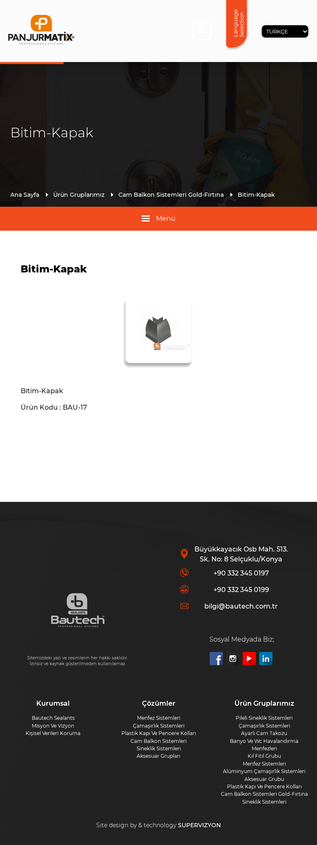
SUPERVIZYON (199, 825)
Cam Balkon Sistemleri (158, 741)
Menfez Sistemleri (264, 764)
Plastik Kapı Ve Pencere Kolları (264, 786)
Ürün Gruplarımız (78, 194)
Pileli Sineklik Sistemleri (264, 718)
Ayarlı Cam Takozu (264, 733)
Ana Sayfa (24, 194)
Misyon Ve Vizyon (53, 726)
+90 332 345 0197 (241, 573)
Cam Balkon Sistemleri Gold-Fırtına (171, 194)
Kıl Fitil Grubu (264, 756)
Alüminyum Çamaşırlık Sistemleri (264, 771)
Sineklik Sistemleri (264, 802)
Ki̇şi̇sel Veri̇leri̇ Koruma (53, 733)
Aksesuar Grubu (264, 779)
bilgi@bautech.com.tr (241, 606)
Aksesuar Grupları (158, 756)
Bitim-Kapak (256, 194)
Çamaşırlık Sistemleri (264, 726)
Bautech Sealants (53, 718)
